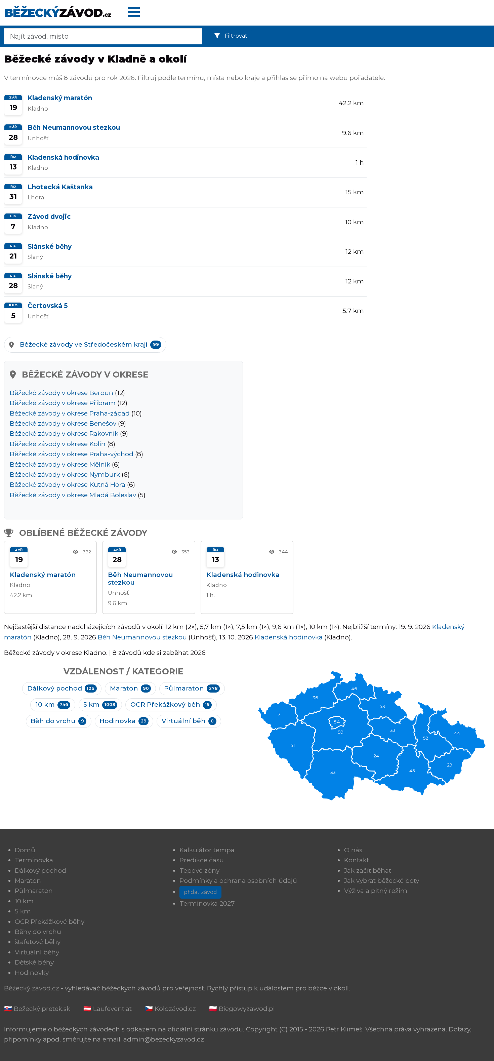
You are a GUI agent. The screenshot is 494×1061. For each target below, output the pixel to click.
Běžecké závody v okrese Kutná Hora (67, 484)
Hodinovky (32, 973)
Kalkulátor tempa (207, 850)
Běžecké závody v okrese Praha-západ (70, 413)
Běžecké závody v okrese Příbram (63, 403)
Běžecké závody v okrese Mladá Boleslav (73, 495)
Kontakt (356, 860)
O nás (353, 850)
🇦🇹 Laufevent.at (107, 1009)
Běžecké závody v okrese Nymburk (65, 474)
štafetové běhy (37, 942)
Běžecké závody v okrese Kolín (58, 444)
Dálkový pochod (60, 688)
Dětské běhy (34, 962)
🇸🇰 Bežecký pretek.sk (37, 1009)
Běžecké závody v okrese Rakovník (64, 433)
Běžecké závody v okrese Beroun (61, 393)
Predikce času (201, 860)
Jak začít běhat (367, 870)
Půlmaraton (190, 688)
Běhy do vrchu (38, 932)
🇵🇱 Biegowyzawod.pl (242, 1009)
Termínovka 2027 (207, 903)
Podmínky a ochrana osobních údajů (238, 881)
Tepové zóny (199, 870)
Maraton (129, 688)
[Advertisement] (432, 141)
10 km (51, 704)
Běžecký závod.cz (31, 988)
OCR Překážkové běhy (49, 922)
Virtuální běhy (37, 952)
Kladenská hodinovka (289, 637)
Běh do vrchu (57, 721)
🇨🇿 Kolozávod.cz (170, 1009)
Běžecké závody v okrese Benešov (63, 423)
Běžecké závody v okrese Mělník (60, 464)
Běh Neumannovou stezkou (142, 637)
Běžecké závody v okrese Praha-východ (71, 454)
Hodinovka (122, 721)
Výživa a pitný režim (375, 891)
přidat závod (200, 892)
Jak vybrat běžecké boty (381, 881)
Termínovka (34, 860)
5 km (99, 704)
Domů (25, 850)
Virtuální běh (188, 721)
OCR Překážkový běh (170, 704)
